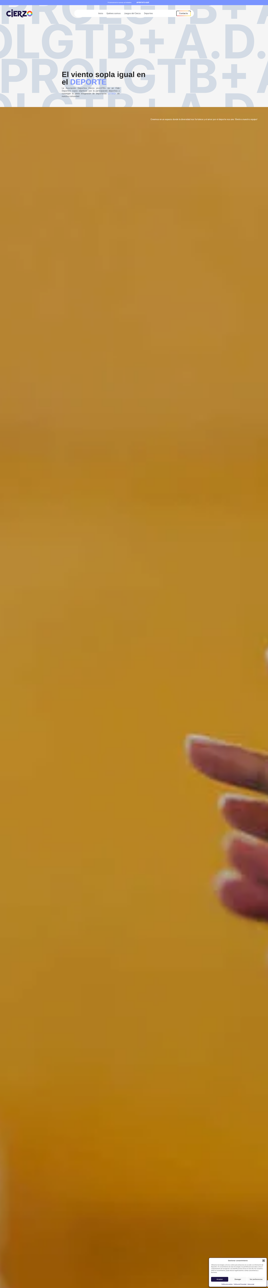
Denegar (238, 1279)
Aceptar (220, 1279)
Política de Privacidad (240, 1284)
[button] (264, 1261)
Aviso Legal (250, 1284)
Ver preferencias (256, 1279)
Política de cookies (227, 1284)
